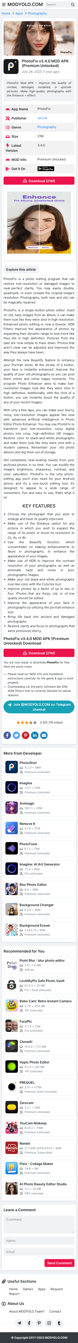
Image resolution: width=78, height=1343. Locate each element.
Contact (55, 1311)
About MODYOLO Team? (27, 1311)
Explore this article (21, 269)
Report (14, 1294)
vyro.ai (42, 118)
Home (13, 1289)
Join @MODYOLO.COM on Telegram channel (41, 706)
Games (28, 1289)
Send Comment (59, 1263)
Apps (42, 1289)
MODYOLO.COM (25, 4)
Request (57, 1289)
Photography (46, 127)
